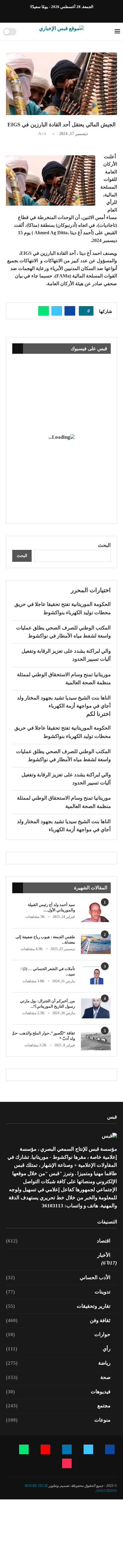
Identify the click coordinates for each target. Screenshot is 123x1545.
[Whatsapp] (51, 14)
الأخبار (103, 1255)
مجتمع (58, 1406)
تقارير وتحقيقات (58, 1306)
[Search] (23, 31)
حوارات (58, 1334)
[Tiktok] (44, 14)
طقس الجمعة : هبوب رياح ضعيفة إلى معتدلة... (45, 939)
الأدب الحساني (58, 1277)
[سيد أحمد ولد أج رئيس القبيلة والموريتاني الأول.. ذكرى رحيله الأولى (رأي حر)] (96, 912)
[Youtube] (58, 14)
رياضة (58, 1363)
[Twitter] (71, 14)
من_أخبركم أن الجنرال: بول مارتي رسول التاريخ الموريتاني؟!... (47, 1004)
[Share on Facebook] (69, 311)
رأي (58, 1349)
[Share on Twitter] (56, 311)
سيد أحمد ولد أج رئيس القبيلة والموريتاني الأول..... (51, 907)
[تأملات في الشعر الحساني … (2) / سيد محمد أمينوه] (96, 976)
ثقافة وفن (58, 1320)
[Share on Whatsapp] (43, 311)
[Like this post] (84, 311)
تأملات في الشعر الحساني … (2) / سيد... (48, 971)
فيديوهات (58, 1391)
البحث (104, 545)
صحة (58, 1377)
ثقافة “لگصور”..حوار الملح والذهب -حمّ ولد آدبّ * (43, 1036)
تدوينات (58, 1292)
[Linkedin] (65, 14)
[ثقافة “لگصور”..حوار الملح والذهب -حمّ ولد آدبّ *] (96, 1041)
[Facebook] (78, 14)
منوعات (58, 1420)
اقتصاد (58, 1241)
